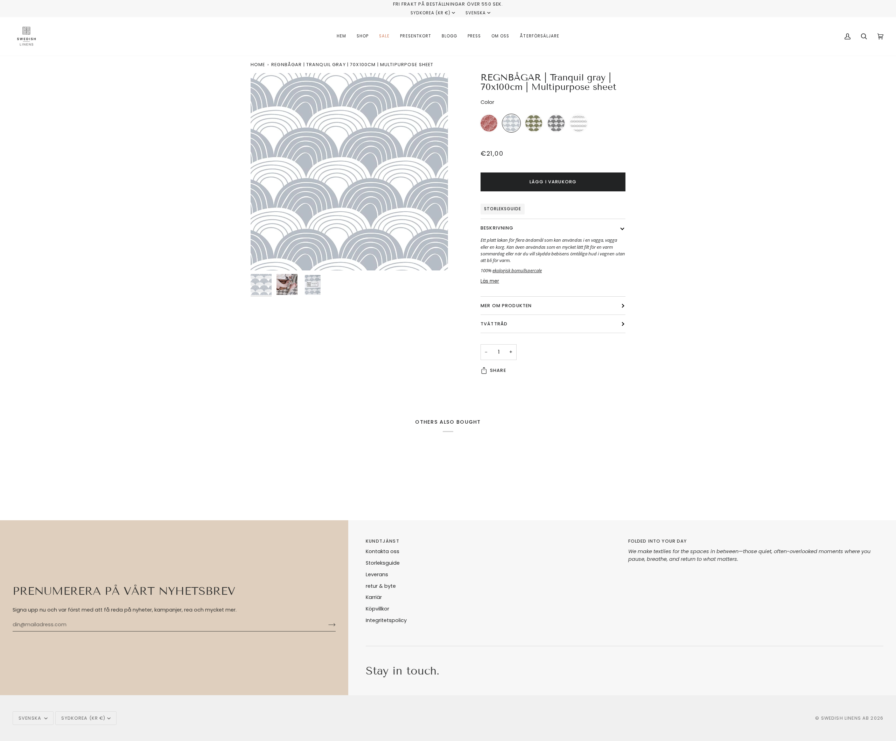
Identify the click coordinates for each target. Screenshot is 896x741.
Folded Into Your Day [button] (657, 541)
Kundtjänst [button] (382, 541)
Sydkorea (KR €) (430, 13)
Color (487, 102)
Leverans (377, 574)
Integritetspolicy (386, 620)
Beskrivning (497, 228)
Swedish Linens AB (845, 718)
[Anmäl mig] (326, 624)
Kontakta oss (382, 551)
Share (498, 370)
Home (258, 65)
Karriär (374, 597)
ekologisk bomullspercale (517, 270)
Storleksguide (502, 209)
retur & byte (381, 586)
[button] (362, 36)
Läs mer (490, 281)
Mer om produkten (506, 306)
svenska (475, 13)
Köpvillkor (377, 608)
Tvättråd (494, 324)
